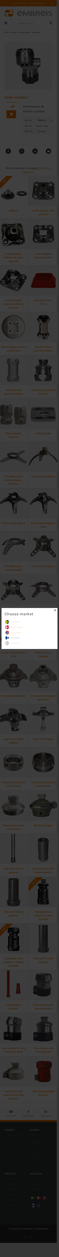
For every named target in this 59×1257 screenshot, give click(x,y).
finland (15, 637)
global (15, 643)
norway (15, 632)
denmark (16, 627)
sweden (16, 621)
